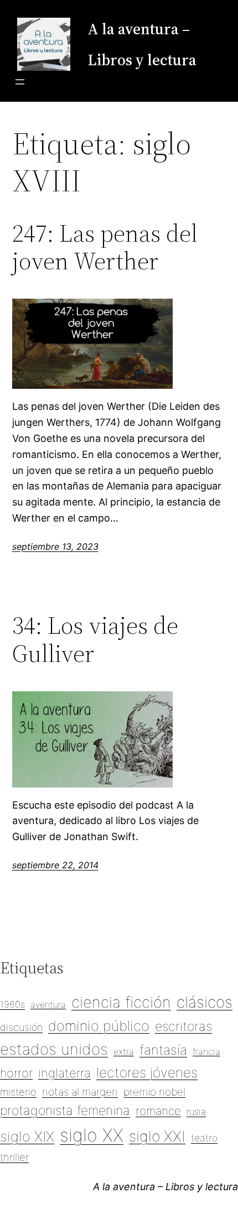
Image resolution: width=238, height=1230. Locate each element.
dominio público (98, 1026)
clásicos (204, 1002)
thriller (14, 1157)
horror (16, 1073)
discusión (21, 1027)
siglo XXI (157, 1136)
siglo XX (91, 1135)
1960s (12, 1004)
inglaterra (64, 1073)
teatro (204, 1138)
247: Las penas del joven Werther (105, 247)
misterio (18, 1092)
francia (206, 1051)
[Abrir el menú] (20, 81)
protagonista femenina (65, 1110)
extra (123, 1051)
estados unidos (54, 1049)
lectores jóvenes (147, 1072)
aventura (48, 1004)
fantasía (163, 1050)
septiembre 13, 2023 (55, 546)
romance (158, 1111)
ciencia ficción (121, 1002)
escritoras (183, 1026)
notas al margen (80, 1091)
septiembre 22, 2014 (55, 865)
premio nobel (154, 1091)
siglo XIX (27, 1136)
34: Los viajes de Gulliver (95, 640)
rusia (196, 1111)
